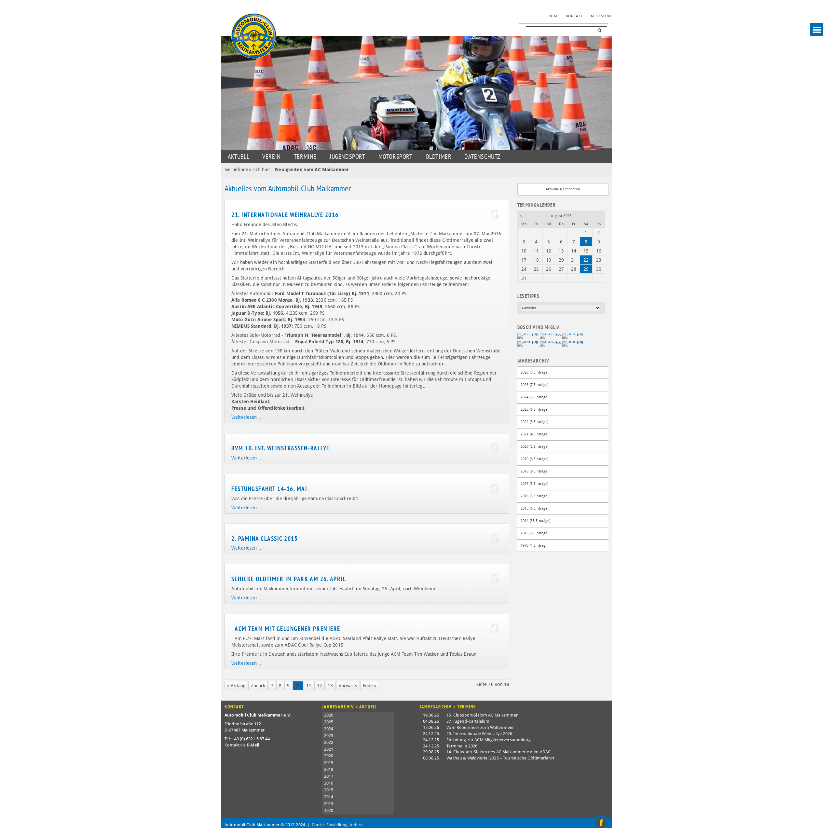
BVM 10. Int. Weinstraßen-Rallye (280, 448)
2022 (329, 742)
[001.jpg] (527, 335)
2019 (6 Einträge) (534, 459)
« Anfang (236, 685)
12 (319, 685)
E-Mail (253, 745)
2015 (329, 789)
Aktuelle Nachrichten (563, 189)
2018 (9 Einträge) (534, 471)
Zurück (258, 685)
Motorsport (395, 156)
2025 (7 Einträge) (534, 385)
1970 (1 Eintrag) (533, 545)
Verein (271, 156)
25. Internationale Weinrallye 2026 (479, 733)
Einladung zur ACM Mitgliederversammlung (488, 739)
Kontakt (574, 16)
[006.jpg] (572, 343)
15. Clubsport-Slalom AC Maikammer (482, 715)
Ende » (370, 685)
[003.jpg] (572, 335)
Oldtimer (439, 156)
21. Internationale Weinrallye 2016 (285, 215)
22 (586, 260)
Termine (305, 156)
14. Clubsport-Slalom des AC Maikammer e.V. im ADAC (498, 751)
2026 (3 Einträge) (534, 372)
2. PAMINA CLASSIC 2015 (264, 538)
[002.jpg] (550, 335)
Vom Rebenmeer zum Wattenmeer (480, 727)
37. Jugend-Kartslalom (467, 721)
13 (330, 685)
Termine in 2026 (461, 746)
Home (554, 16)
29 (586, 269)
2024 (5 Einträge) (534, 397)
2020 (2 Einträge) (534, 446)
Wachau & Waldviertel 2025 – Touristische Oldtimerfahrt (500, 758)
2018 (329, 769)
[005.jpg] (550, 343)
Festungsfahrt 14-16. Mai (269, 489)
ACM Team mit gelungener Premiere (287, 629)
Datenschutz (482, 156)
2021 (329, 749)
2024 (329, 728)
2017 (329, 776)
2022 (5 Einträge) (534, 422)
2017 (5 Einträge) (534, 484)
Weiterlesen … (247, 417)
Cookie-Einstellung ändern (337, 824)
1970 (329, 810)
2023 (329, 735)
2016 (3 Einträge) (534, 496)
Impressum (600, 16)
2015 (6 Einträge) (534, 508)
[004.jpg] (527, 343)
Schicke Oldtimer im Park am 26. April (288, 579)
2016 (329, 783)
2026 (329, 715)
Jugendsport (347, 156)
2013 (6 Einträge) (534, 533)
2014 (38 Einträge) (536, 521)
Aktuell (238, 156)
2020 (329, 755)
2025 (329, 721)
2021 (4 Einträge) (534, 434)
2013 (329, 803)
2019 (329, 762)
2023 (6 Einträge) (534, 409)
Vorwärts (348, 685)
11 (308, 685)
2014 (329, 796)
